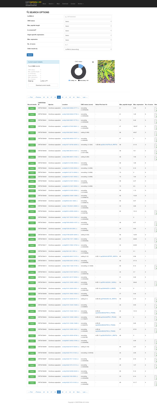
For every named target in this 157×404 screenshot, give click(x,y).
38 (55, 97)
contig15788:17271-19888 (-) (70, 239)
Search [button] (51, 4)
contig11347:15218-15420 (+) (70, 217)
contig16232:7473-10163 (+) (70, 382)
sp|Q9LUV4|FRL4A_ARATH (109, 144)
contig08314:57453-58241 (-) (70, 126)
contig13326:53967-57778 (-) (70, 120)
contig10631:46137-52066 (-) (70, 277)
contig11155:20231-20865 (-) (70, 206)
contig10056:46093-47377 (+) (70, 138)
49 (74, 97)
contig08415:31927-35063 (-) (70, 177)
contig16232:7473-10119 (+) (70, 365)
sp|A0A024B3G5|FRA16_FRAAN (105, 313)
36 (47, 97)
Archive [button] (80, 4)
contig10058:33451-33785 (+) (70, 260)
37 (51, 97)
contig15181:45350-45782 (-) (70, 335)
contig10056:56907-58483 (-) (70, 132)
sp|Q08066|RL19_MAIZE (108, 288)
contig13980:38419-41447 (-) (70, 151)
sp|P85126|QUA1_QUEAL (108, 282)
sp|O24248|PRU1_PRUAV (108, 317)
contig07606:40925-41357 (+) (70, 222)
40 (62, 97)
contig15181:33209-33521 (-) (70, 288)
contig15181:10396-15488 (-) (70, 323)
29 (44, 97)
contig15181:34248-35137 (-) (70, 299)
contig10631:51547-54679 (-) (70, 272)
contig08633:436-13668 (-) (70, 201)
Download (65, 4)
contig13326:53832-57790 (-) (70, 114)
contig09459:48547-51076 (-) (70, 256)
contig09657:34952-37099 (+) (70, 340)
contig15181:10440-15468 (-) (70, 305)
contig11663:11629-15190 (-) (70, 266)
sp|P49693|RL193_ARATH (108, 299)
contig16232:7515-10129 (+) (70, 353)
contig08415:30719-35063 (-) (70, 172)
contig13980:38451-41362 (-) (70, 157)
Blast (58, 4)
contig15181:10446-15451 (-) (70, 311)
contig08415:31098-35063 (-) (70, 163)
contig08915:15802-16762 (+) (70, 245)
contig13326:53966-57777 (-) (70, 108)
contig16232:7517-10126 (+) (70, 359)
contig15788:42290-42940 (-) (70, 235)
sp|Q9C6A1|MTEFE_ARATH (109, 256)
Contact (73, 4)
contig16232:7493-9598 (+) (70, 376)
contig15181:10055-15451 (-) (70, 329)
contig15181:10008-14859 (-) (70, 317)
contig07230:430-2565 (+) (69, 228)
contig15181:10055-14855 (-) (70, 282)
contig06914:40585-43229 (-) (70, 211)
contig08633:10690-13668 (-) (70, 195)
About (44, 4)
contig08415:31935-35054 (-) (70, 168)
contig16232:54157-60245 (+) (70, 347)
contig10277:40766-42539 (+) (70, 144)
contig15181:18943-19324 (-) (70, 293)
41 (66, 97)
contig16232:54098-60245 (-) (70, 371)
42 (70, 97)
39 (59, 97)
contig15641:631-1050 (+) (69, 251)
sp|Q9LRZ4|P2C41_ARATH (109, 335)
